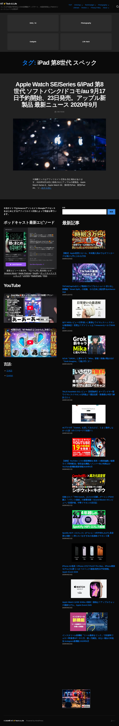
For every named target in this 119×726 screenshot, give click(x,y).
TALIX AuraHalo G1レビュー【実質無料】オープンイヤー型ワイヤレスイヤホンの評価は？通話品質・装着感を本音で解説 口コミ (88, 394)
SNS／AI (33, 23)
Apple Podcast (25, 273)
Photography (102, 5)
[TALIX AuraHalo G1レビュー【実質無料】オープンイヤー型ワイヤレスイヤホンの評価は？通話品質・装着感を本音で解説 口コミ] (88, 378)
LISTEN (26, 276)
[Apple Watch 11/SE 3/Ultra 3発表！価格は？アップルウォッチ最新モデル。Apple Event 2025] (89, 588)
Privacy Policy (96, 8)
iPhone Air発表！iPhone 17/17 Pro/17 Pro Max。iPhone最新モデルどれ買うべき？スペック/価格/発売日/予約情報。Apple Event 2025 (88, 569)
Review (84, 8)
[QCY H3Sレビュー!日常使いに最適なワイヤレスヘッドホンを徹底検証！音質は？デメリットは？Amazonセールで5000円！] (88, 309)
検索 (63, 207)
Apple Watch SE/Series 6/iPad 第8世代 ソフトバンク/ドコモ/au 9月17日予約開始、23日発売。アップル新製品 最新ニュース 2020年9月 (59, 94)
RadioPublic (36, 276)
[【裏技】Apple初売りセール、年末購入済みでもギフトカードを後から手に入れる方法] (88, 239)
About (105, 8)
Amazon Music (10, 273)
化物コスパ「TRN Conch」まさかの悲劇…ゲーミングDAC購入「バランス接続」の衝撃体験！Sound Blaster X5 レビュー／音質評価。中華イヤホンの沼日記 (88, 500)
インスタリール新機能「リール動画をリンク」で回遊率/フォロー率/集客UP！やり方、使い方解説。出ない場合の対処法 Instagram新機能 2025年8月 (88, 638)
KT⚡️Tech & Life (8, 4)
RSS (45, 276)
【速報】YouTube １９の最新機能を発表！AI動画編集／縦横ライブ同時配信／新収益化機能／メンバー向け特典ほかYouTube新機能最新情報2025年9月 (88, 464)
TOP (70, 5)
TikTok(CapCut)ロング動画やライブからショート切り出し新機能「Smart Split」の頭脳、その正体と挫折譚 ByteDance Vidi (88, 289)
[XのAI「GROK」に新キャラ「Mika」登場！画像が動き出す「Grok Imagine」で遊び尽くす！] (88, 345)
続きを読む (46, 188)
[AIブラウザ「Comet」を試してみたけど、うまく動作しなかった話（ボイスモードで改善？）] (89, 414)
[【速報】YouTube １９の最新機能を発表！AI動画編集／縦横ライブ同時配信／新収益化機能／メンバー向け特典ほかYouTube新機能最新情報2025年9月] (88, 447)
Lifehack (76, 8)
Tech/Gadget (89, 5)
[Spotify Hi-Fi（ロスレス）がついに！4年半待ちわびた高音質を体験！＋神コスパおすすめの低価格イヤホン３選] (88, 519)
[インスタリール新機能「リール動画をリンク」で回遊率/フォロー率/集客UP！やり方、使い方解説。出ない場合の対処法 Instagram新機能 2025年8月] (88, 621)
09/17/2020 (60, 112)
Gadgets (33, 42)
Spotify (36, 273)
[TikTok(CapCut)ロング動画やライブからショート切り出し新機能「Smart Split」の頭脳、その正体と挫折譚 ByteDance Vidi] (88, 272)
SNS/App (77, 5)
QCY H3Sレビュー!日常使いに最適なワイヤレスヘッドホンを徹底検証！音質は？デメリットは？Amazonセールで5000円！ (88, 325)
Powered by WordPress (34, 721)
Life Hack (86, 42)
